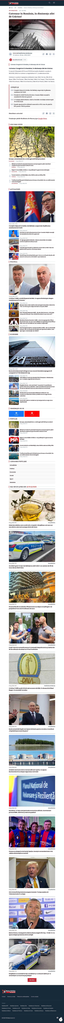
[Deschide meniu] (54, 3)
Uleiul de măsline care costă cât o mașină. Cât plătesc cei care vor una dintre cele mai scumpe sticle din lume (31, 526)
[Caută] (49, 3)
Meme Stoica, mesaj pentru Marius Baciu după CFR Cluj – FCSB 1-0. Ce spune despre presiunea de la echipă (32, 934)
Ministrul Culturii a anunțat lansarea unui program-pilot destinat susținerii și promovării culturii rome (31, 164)
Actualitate (20, 7)
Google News (42, 118)
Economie (11, 161)
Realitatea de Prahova (17, 1010)
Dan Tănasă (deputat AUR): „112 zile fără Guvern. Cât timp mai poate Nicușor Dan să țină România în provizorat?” (37, 313)
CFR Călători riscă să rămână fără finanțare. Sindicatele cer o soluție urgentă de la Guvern (36, 378)
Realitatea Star (23, 1005)
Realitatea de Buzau (39, 1010)
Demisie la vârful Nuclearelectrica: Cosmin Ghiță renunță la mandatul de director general (32, 96)
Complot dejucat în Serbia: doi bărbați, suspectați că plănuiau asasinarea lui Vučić (32, 91)
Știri (15, 7)
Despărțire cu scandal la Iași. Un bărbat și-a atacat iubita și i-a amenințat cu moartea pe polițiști (30, 974)
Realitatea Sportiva (14, 1005)
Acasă (11, 7)
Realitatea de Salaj (26, 1008)
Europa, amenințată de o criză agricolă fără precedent (27, 159)
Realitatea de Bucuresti (46, 1005)
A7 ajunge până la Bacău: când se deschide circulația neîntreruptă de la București (33, 100)
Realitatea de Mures (6, 1010)
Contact (3, 996)
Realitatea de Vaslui (28, 1010)
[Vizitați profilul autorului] (10, 54)
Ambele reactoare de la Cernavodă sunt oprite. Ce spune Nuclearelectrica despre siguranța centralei (28, 771)
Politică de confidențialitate (23, 996)
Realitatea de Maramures (50, 1010)
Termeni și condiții (11, 996)
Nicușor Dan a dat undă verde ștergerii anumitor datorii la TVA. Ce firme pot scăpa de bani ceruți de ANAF (37, 305)
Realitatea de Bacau (25, 53)
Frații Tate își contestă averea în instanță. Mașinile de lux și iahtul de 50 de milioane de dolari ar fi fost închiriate (32, 648)
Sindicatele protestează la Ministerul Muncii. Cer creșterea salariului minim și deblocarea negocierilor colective (36, 394)
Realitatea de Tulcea (6, 1008)
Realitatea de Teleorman (34, 1005)
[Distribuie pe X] (53, 54)
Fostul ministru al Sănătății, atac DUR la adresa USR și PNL (28, 175)
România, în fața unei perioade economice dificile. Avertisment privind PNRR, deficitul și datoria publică (30, 811)
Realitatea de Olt (16, 1008)
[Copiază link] (43, 54)
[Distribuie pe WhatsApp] (50, 54)
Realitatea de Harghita (48, 1008)
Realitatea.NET (5, 1005)
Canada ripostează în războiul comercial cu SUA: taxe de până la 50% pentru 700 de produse (33, 105)
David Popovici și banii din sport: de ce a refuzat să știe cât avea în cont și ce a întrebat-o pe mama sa (37, 256)
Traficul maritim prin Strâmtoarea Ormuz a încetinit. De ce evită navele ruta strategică (36, 454)
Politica (14, 167)
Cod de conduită (34, 996)
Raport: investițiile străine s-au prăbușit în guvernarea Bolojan (30, 170)
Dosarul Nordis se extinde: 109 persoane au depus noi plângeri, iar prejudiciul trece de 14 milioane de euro (30, 608)
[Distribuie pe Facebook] (46, 54)
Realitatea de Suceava (37, 1008)
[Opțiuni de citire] (60, 1019)
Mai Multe (32, 980)
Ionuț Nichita (51, 522)
